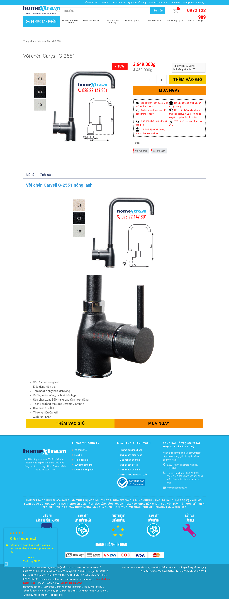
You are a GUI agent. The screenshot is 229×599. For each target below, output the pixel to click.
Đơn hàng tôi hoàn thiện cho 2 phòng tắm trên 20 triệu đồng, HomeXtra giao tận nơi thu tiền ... (32, 549)
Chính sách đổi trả (129, 464)
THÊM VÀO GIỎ (187, 79)
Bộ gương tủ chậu (93, 587)
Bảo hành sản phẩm (130, 459)
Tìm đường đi (118, 2)
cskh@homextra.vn (177, 487)
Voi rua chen (141, 151)
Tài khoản (175, 2)
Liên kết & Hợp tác (158, 2)
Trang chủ (28, 41)
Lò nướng (101, 591)
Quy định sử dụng (137, 2)
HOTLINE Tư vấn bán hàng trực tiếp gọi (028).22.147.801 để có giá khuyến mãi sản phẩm (185, 114)
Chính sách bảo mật (130, 469)
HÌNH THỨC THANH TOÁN (133, 474)
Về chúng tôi (91, 2)
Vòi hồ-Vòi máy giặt (49, 591)
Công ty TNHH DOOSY (71, 583)
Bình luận (46, 175)
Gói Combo (48, 587)
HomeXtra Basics (31, 587)
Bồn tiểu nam (30, 591)
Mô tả (30, 175)
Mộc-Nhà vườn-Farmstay (69, 587)
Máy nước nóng (86, 591)
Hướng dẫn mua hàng (131, 450)
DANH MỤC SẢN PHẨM (41, 21)
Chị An (30, 557)
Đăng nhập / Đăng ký (194, 2)
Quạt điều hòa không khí (36, 595)
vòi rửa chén (159, 151)
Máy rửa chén (68, 591)
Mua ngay (169, 90)
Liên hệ (104, 2)
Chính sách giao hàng (131, 455)
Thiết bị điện (57, 595)
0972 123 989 (196, 14)
